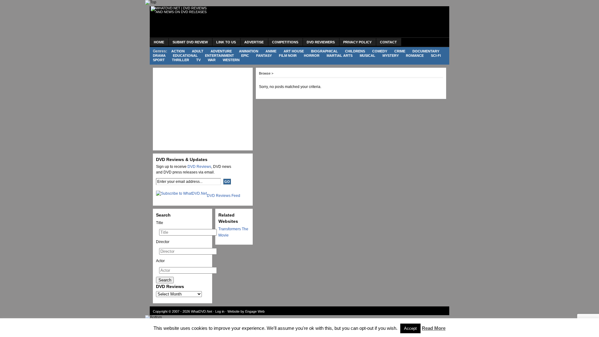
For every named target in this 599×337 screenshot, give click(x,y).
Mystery (390, 55)
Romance (415, 55)
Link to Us (226, 42)
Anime (270, 51)
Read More (434, 328)
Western (231, 60)
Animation (248, 51)
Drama (159, 55)
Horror (311, 55)
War (212, 60)
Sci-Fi (436, 55)
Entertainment (219, 55)
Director (162, 242)
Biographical (324, 51)
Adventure (221, 51)
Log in (219, 311)
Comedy (379, 51)
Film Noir (288, 55)
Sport (159, 60)
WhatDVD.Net (201, 311)
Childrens (355, 51)
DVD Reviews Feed (223, 195)
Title (159, 223)
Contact (388, 42)
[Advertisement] (332, 22)
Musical (367, 55)
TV (198, 60)
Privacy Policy (357, 42)
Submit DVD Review (190, 42)
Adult (197, 51)
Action (178, 51)
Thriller (180, 60)
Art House (294, 51)
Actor (160, 261)
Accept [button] (410, 328)
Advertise (254, 42)
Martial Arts (340, 55)
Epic (245, 55)
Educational (185, 55)
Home (159, 42)
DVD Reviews (199, 166)
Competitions (285, 42)
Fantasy (264, 55)
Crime (399, 51)
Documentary (425, 51)
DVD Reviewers (321, 42)
